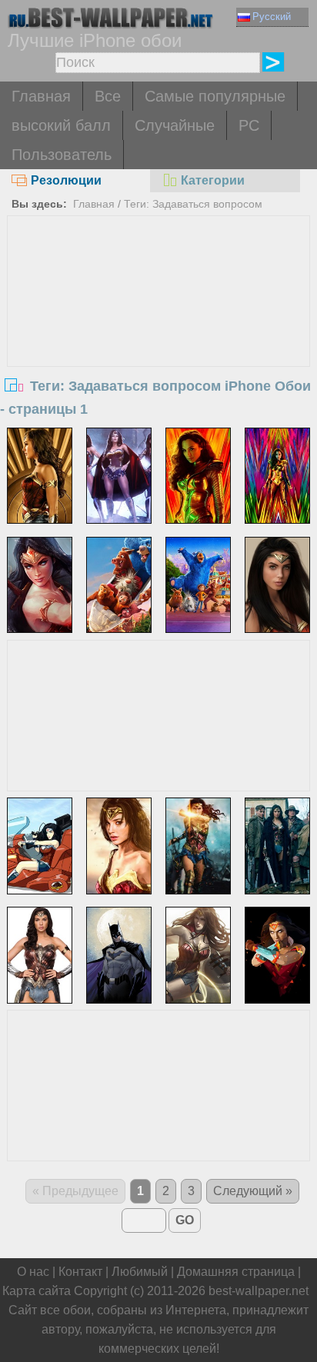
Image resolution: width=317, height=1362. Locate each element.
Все (108, 96)
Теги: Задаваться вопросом (193, 204)
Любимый (140, 1271)
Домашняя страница (236, 1271)
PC (249, 125)
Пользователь (62, 154)
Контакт (80, 1271)
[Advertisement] (158, 331)
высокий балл (61, 125)
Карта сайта (36, 1290)
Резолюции (66, 180)
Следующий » (252, 1190)
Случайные (175, 125)
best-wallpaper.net (259, 1290)
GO (184, 1220)
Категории (213, 180)
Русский (271, 16)
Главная (41, 96)
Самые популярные (215, 96)
